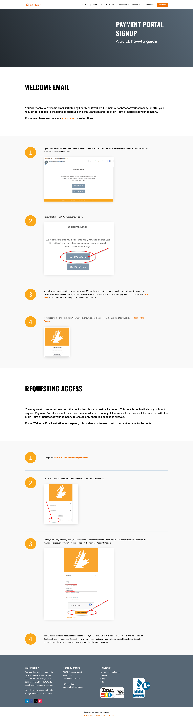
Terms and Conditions (85, 715)
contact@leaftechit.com (73, 687)
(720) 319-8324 (69, 684)
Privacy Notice (97, 715)
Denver (41, 690)
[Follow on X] (36, 701)
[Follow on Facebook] (31, 701)
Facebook (104, 675)
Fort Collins (47, 693)
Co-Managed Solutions (91, 5)
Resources (148, 5)
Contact (162, 5)
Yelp (102, 682)
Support (135, 5)
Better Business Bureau (110, 672)
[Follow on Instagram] (40, 701)
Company (123, 5)
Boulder (35, 693)
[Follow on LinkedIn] (27, 701)
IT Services (110, 5)
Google (103, 678)
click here (68, 118)
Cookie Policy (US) (108, 715)
